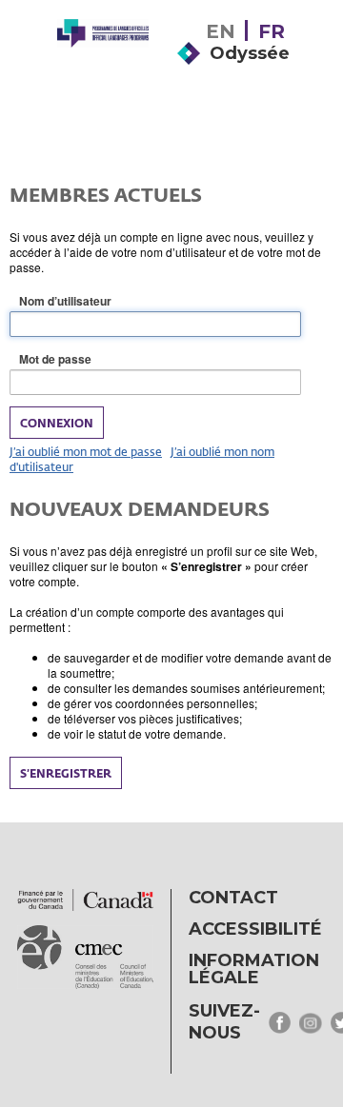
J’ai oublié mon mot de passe (86, 451)
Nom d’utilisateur (95, 301)
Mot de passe (85, 359)
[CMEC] (103, 68)
